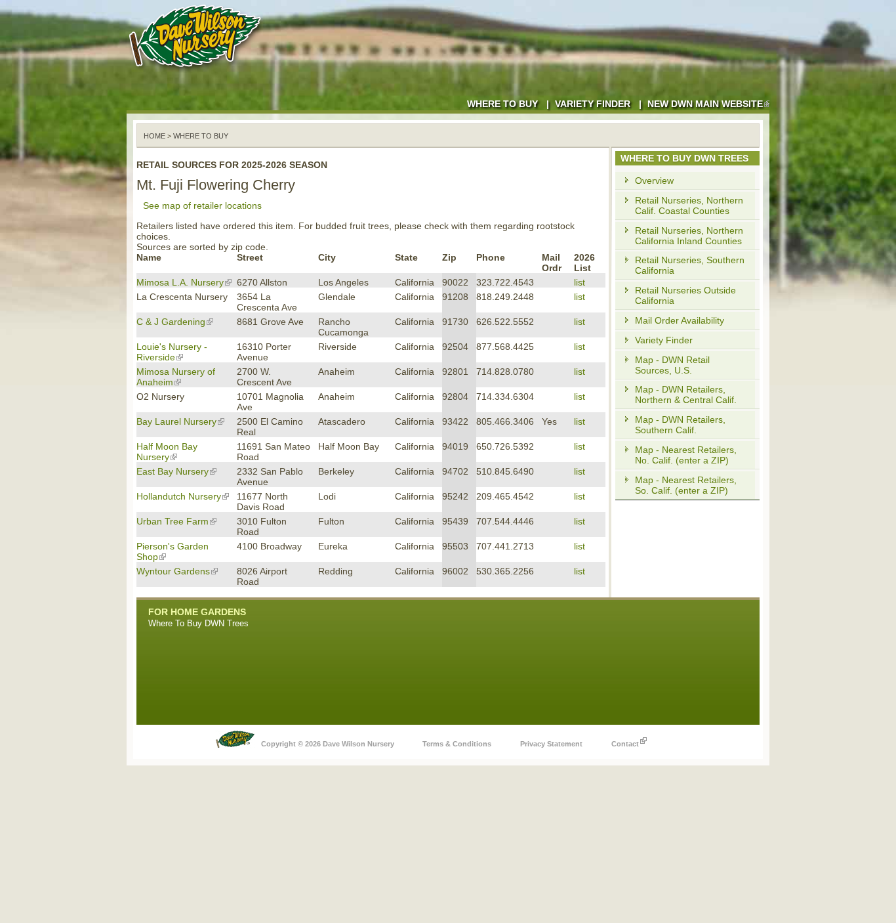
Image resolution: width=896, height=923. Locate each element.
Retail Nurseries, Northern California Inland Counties (689, 235)
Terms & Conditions (456, 744)
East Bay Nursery (172, 471)
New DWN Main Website (705, 103)
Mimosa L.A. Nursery (180, 282)
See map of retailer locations (202, 205)
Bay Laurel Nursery (176, 421)
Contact (625, 744)
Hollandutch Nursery (178, 496)
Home (154, 136)
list (579, 282)
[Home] (197, 72)
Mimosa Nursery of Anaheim (175, 376)
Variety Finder (592, 103)
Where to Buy (502, 103)
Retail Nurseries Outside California (685, 295)
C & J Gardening (170, 321)
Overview (654, 180)
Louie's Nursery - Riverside (171, 351)
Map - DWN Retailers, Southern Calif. (680, 424)
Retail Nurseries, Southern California (689, 265)
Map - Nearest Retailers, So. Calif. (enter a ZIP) (686, 485)
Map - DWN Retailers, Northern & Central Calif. (686, 394)
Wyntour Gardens (173, 571)
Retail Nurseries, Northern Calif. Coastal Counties (689, 205)
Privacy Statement (551, 744)
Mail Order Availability (679, 320)
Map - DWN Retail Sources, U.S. (672, 365)
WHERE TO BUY (200, 136)
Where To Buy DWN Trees (198, 623)
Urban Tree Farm (172, 521)
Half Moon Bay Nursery (166, 451)
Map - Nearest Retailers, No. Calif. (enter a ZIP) (686, 454)
